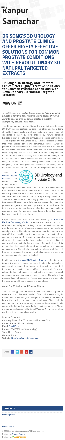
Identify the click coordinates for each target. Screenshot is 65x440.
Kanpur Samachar (20, 15)
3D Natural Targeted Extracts (9, 176)
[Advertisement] (25, 383)
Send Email (14, 326)
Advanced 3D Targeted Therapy (32, 260)
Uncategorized (8, 415)
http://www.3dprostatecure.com (25, 338)
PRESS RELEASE (8, 426)
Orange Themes (18, 434)
